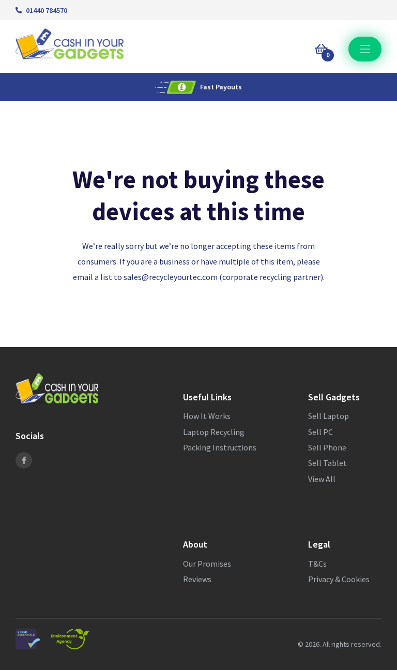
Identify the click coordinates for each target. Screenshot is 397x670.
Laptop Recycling (214, 432)
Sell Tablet (327, 463)
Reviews (197, 579)
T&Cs (317, 563)
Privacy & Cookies (339, 579)
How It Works (207, 416)
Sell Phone (327, 447)
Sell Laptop (328, 416)
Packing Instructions (219, 447)
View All (321, 479)
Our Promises (207, 563)
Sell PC (320, 432)
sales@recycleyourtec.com (171, 277)
